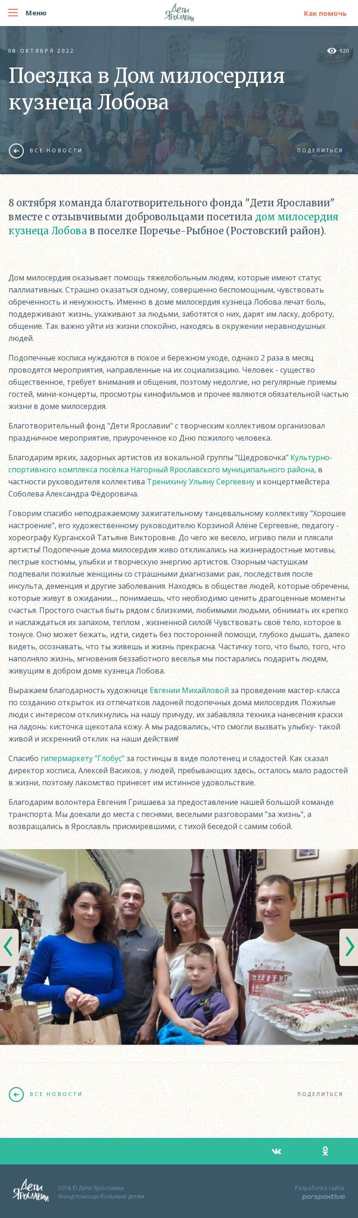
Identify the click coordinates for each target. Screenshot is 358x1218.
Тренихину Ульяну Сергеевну (201, 481)
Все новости (56, 150)
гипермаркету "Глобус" (82, 758)
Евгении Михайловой (189, 690)
